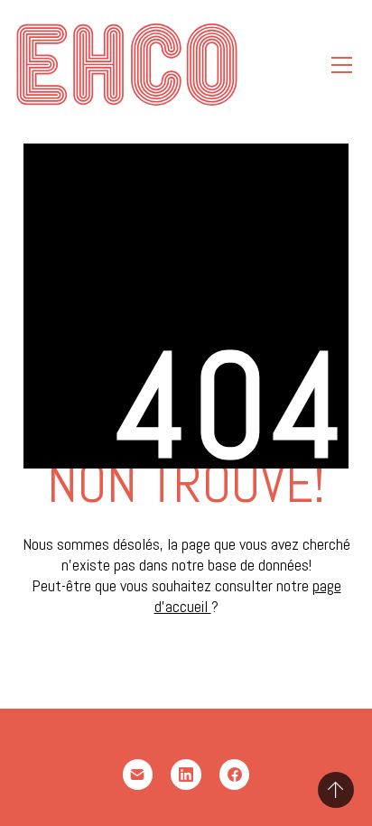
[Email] (138, 774)
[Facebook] (234, 774)
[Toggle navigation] (342, 65)
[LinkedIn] (186, 774)
